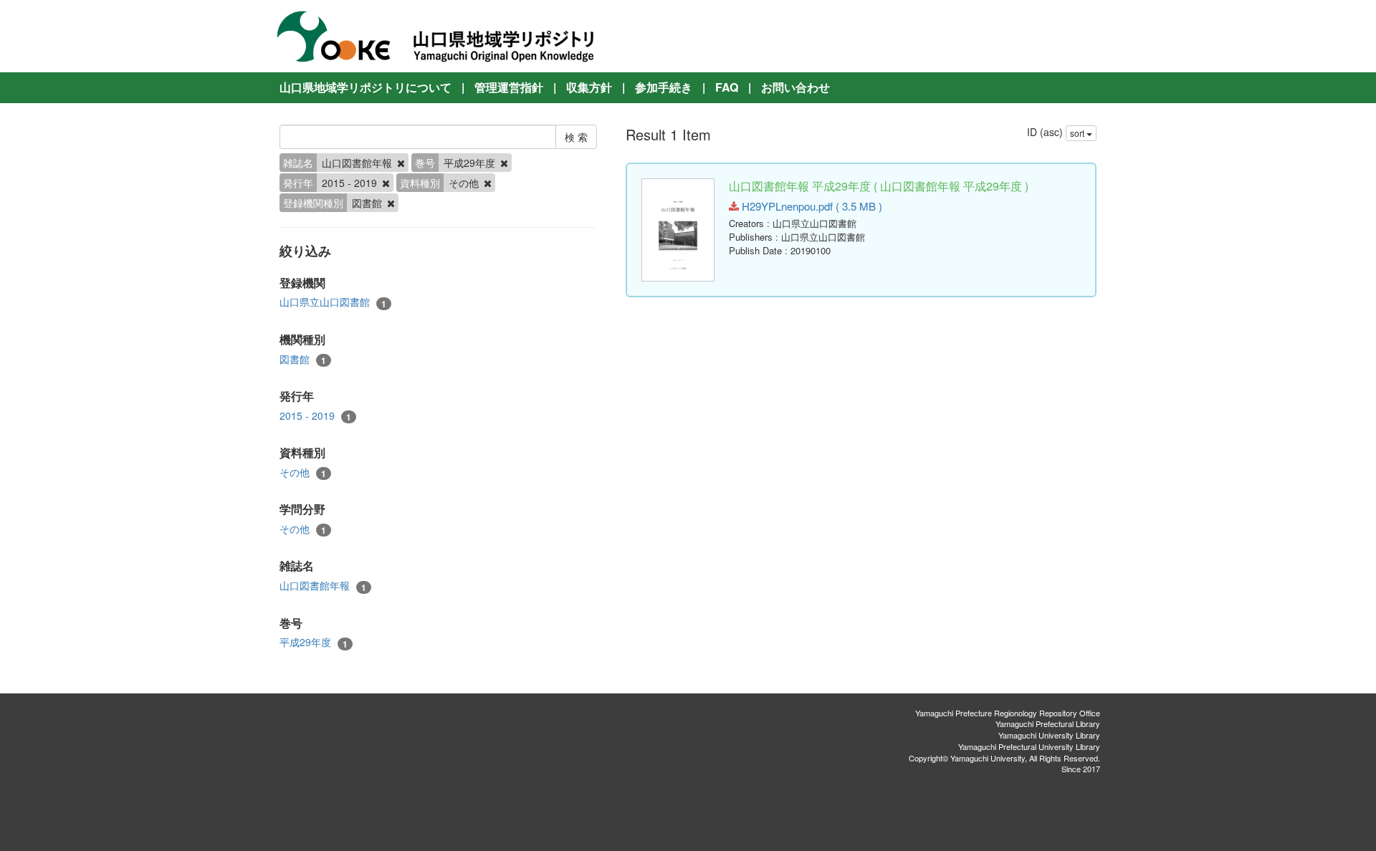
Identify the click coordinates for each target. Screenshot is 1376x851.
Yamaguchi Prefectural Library (1047, 723)
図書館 (303, 359)
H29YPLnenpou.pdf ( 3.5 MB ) (810, 205)
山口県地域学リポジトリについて (366, 87)
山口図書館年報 (323, 585)
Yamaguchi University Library (1049, 735)
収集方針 (589, 87)
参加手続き (663, 87)
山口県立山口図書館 (333, 301)
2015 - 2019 (315, 415)
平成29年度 (314, 642)
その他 (303, 472)
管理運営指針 (508, 87)
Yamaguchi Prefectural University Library (1029, 746)
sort (1078, 133)
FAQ (726, 87)
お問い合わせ (795, 87)
